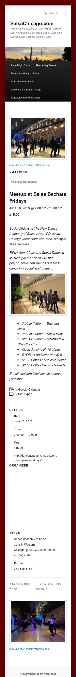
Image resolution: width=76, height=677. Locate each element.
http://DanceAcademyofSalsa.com (29, 165)
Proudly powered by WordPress (38, 674)
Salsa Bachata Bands (23, 81)
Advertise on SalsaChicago (26, 89)
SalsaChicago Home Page (26, 97)
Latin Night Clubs (20, 65)
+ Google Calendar (28, 389)
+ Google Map (23, 555)
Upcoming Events (46, 65)
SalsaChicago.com (32, 23)
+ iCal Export (24, 394)
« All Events (18, 172)
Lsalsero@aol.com (32, 373)
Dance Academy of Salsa (25, 73)
